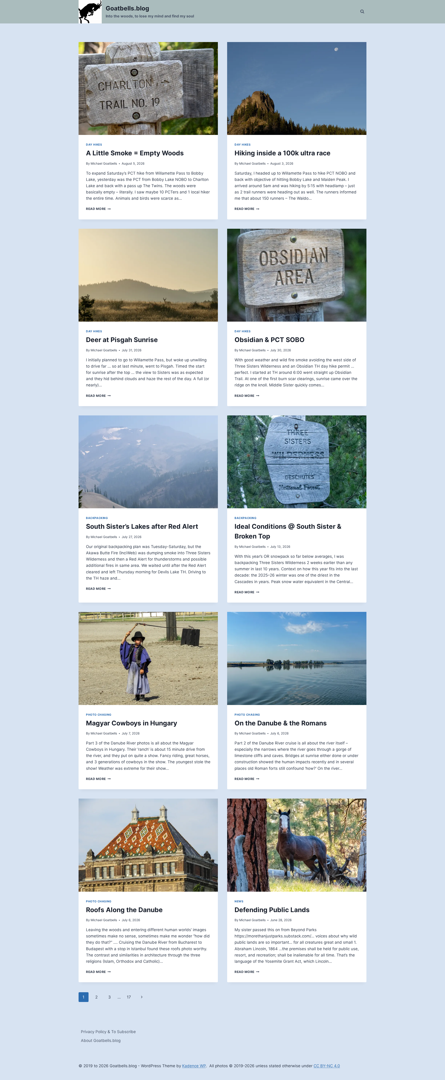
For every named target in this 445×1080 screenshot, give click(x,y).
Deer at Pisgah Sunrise (122, 340)
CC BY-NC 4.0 (327, 1066)
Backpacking (97, 518)
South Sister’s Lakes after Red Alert (142, 526)
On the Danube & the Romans (281, 723)
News (239, 901)
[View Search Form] (362, 11)
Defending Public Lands (272, 910)
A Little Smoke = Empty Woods (135, 153)
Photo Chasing (98, 714)
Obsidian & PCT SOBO (270, 340)
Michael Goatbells (104, 163)
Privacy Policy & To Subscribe (108, 1031)
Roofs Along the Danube (124, 910)
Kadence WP (194, 1066)
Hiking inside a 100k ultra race (283, 153)
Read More (98, 209)
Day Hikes (94, 144)
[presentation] (148, 88)
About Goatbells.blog (101, 1040)
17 (129, 997)
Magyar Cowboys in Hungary (131, 723)
